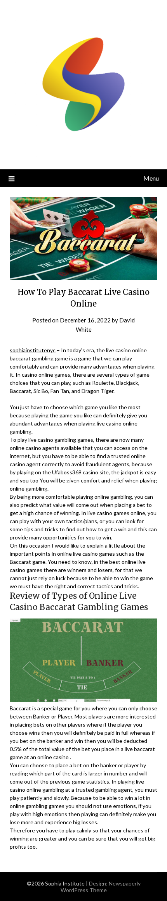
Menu (151, 178)
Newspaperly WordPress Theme (101, 886)
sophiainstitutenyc (33, 350)
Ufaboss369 (67, 472)
